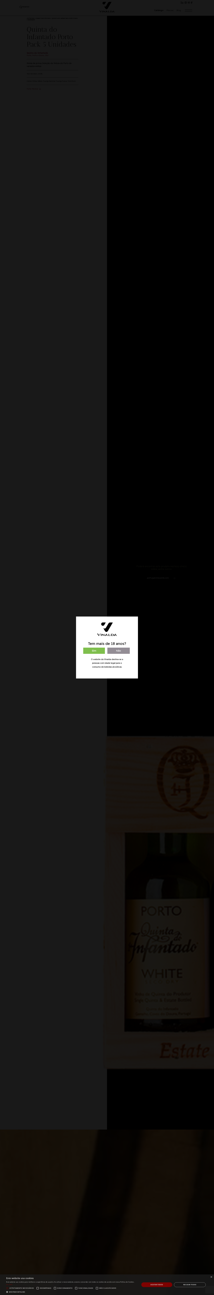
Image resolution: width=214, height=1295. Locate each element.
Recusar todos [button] (189, 1285)
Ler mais (9, 1284)
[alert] (107, 1284)
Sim (94, 650)
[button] (71, 1292)
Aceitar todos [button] (156, 1285)
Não (118, 650)
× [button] (211, 1277)
